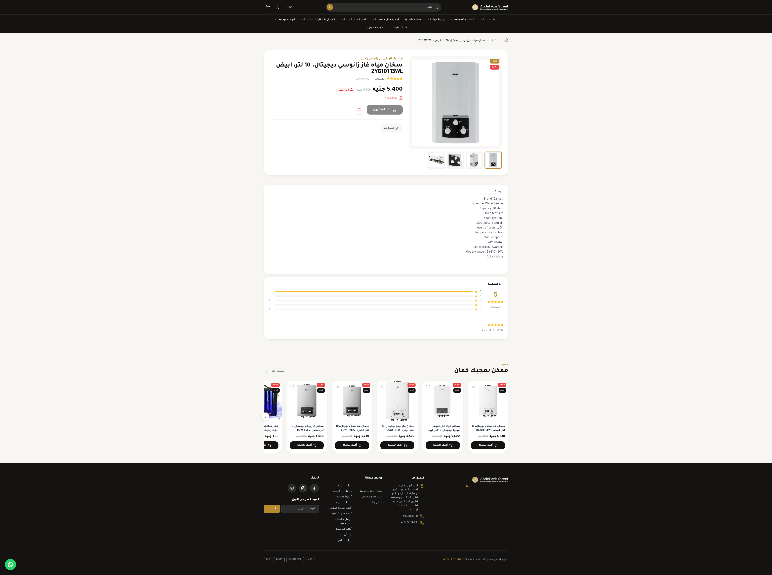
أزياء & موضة (437, 19)
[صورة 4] (436, 160)
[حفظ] (359, 110)
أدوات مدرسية (286, 19)
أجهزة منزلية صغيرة (387, 19)
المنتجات (495, 40)
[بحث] (330, 7)
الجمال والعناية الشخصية (319, 19)
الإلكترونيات (400, 28)
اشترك (272, 508)
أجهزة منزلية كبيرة (355, 19)
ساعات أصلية (412, 19)
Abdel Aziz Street (454, 559)
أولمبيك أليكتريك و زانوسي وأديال (381, 58)
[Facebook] (314, 488)
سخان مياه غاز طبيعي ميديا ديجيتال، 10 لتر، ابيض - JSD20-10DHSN (443, 430)
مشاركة (389, 128)
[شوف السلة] (268, 7)
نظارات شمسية (464, 19)
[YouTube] (291, 488)
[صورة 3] (455, 160)
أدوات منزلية (490, 19)
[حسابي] (277, 7)
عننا (468, 486)
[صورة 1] (493, 160)
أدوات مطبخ (376, 28)
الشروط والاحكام (372, 497)
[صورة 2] (474, 160)
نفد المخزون (382, 109)
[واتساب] (10, 564)
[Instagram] (303, 488)
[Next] (265, 417)
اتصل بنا (377, 502)
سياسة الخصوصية (371, 491)
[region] (386, 417)
